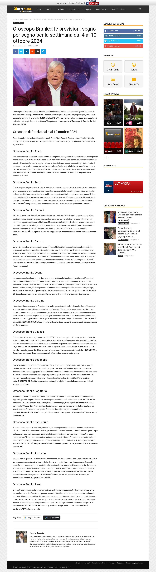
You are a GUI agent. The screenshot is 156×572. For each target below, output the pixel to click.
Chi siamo (79, 563)
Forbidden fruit (123, 239)
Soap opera (86, 9)
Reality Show (101, 9)
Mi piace (138, 31)
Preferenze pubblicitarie (134, 563)
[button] (140, 9)
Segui (139, 36)
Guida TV (48, 9)
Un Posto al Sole (123, 223)
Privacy (112, 563)
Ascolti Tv (60, 9)
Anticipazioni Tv (73, 9)
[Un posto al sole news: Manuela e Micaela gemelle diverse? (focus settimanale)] (110, 217)
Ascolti (120, 256)
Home (39, 9)
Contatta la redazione (99, 563)
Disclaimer (120, 563)
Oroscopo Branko (26, 19)
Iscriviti (138, 46)
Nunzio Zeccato (20, 46)
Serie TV (114, 9)
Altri (122, 9)
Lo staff (87, 563)
